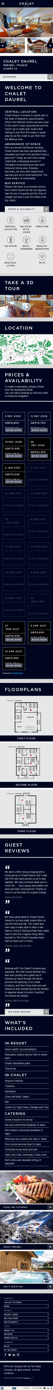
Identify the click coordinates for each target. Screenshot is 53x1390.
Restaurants (11, 1322)
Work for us (11, 1338)
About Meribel (12, 1247)
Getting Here (11, 1318)
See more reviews (19, 1012)
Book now (9, 77)
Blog (6, 1346)
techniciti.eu (27, 1377)
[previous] (3, 45)
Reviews (8, 1334)
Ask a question (12, 1287)
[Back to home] (27, 3)
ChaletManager (17, 673)
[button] (2, 3)
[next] (50, 45)
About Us (9, 1330)
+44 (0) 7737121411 (13, 1302)
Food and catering (15, 1207)
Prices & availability (21, 209)
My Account (10, 1350)
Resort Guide (11, 1314)
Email (7, 1306)
